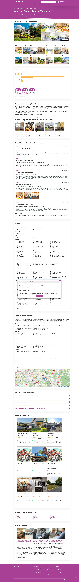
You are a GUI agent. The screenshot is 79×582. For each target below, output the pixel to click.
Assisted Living (16, 4)
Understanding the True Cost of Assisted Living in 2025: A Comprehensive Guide (40, 541)
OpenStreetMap (64, 386)
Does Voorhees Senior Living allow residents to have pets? (26, 405)
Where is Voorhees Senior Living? (21, 402)
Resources (41, 4)
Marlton (34, 515)
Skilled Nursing (36, 4)
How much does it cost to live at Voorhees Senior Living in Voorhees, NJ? (29, 395)
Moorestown (35, 517)
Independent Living (29, 4)
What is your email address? (24, 287)
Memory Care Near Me (50, 570)
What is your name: (22, 283)
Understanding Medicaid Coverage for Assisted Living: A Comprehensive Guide (56, 541)
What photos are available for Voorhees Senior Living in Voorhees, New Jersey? (30, 408)
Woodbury (52, 518)
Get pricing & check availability (26, 281)
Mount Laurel (35, 518)
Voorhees (31, 8)
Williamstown (52, 517)
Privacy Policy (60, 572)
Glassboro (18, 518)
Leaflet (61, 386)
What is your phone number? (24, 290)
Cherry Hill (19, 517)
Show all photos (65, 39)
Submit (39, 295)
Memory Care (22, 4)
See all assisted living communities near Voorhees (24, 136)
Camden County (27, 8)
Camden (18, 516)
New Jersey (23, 8)
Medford (35, 516)
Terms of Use (31, 293)
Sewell (51, 515)
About (45, 4)
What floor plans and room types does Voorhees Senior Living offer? (28, 398)
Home (15, 8)
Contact (48, 4)
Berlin (18, 515)
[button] (43, 379)
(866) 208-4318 (36, 71)
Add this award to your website (20, 96)
